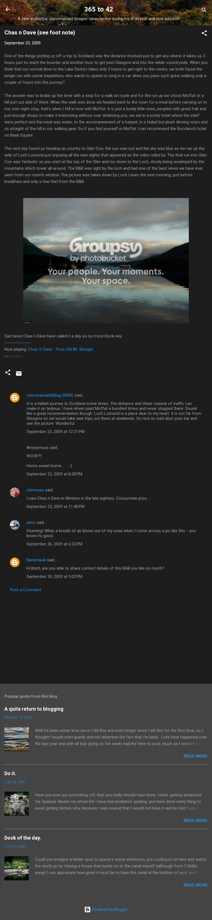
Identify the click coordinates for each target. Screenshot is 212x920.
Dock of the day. (22, 838)
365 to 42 (98, 9)
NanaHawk (36, 560)
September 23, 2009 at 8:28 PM (54, 474)
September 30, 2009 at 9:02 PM (54, 576)
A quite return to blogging (33, 709)
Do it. (10, 773)
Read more (196, 756)
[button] (204, 34)
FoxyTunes (14, 356)
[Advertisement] (106, 636)
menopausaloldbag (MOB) (49, 395)
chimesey (35, 490)
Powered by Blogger (109, 909)
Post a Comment (25, 589)
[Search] (204, 11)
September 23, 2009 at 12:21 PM (55, 431)
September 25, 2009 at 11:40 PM (55, 506)
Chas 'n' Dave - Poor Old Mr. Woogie (60, 349)
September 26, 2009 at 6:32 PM (54, 544)
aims (30, 522)
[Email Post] (18, 375)
